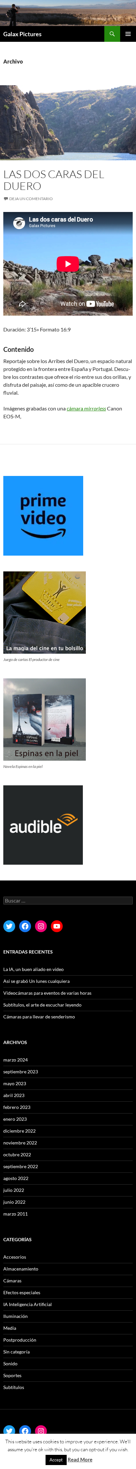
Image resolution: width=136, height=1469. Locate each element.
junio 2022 (14, 1202)
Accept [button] (56, 1459)
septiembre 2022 (20, 1166)
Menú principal (128, 34)
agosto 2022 (15, 1178)
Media (9, 1328)
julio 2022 (13, 1190)
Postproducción (19, 1340)
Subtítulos (13, 1387)
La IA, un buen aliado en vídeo (33, 969)
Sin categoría (16, 1351)
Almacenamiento (20, 1269)
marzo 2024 (15, 1059)
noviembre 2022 (20, 1142)
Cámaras (12, 1280)
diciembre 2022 (19, 1131)
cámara (86, 408)
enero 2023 (15, 1119)
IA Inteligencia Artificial (27, 1304)
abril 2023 (13, 1095)
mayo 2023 (14, 1083)
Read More (80, 1459)
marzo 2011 (15, 1214)
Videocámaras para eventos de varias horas (47, 993)
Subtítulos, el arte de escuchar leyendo (42, 1005)
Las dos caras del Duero (53, 180)
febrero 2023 (16, 1107)
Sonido (10, 1363)
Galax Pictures (22, 34)
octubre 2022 (17, 1154)
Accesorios (14, 1257)
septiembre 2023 (20, 1071)
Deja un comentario (31, 198)
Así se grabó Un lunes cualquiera (36, 981)
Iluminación (15, 1316)
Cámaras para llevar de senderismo (39, 1016)
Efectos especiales (21, 1292)
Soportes (12, 1375)
